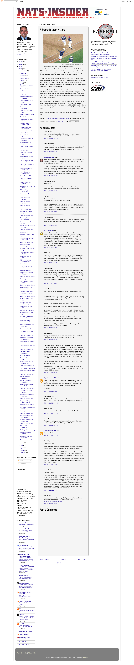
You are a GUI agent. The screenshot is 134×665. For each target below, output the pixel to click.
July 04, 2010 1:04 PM (50, 464)
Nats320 (21, 624)
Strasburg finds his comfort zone (25, 218)
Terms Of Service (22, 653)
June (22, 443)
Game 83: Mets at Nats (26, 398)
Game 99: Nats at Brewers (25, 198)
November (24, 73)
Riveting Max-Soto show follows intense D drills (25, 578)
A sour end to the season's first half (25, 321)
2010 (20, 69)
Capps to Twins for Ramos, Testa (25, 124)
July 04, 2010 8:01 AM (50, 225)
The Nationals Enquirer (26, 645)
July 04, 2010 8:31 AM (50, 247)
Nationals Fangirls (24, 536)
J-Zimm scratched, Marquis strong (25, 260)
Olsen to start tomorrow (26, 146)
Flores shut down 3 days (27, 329)
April (22, 448)
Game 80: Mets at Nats (26, 440)
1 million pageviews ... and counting (26, 303)
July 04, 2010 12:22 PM (51, 435)
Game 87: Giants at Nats (27, 349)
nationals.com (23, 575)
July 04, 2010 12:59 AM (50, 191)
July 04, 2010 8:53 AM (50, 283)
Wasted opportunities (26, 279)
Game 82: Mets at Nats (26, 413)
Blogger (85, 657)
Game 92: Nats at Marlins (27, 276)
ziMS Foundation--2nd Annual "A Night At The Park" (26, 626)
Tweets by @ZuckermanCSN (99, 77)
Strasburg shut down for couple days (27, 149)
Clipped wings (24, 326)
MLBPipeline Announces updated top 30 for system (26, 531)
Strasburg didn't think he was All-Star (27, 385)
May (22, 445)
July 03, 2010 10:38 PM (51, 138)
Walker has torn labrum (26, 176)
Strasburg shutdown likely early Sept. (27, 371)
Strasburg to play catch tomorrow (26, 97)
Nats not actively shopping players (25, 245)
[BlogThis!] (72, 121)
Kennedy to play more (26, 411)
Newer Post (44, 559)
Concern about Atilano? (26, 294)
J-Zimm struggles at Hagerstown (25, 190)
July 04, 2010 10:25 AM (50, 340)
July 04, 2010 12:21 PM (51, 425)
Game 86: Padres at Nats (27, 365)
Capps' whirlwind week (26, 291)
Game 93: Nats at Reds (26, 264)
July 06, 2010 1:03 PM (50, 504)
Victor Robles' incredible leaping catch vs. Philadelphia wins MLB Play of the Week (103, 62)
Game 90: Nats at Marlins (27, 296)
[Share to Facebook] (76, 121)
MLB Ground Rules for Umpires (53, 501)
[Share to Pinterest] (78, 121)
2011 (20, 66)
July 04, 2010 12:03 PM (51, 403)
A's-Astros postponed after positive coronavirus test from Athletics (101, 70)
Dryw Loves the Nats (50, 378)
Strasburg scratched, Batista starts (26, 169)
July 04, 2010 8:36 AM (50, 263)
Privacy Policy (32, 653)
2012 (20, 64)
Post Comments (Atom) (54, 563)
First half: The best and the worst (26, 317)
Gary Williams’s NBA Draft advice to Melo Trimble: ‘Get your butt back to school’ (26, 586)
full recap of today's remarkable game (57, 118)
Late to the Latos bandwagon (25, 352)
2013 (20, 61)
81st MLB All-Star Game (27, 310)
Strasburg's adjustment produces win (26, 338)
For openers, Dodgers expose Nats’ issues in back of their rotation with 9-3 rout (26, 559)
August (23, 80)
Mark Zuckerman (49, 157)
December (24, 71)
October (23, 75)
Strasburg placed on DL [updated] (26, 139)
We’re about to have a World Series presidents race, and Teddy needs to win (26, 548)
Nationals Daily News (25, 631)
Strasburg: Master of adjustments (26, 288)
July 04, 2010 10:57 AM (50, 372)
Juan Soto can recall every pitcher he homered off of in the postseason (101, 53)
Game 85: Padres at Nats (27, 374)
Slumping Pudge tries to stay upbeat (27, 249)
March (22, 450)
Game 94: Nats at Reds (26, 242)
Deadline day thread (25, 104)
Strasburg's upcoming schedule (26, 436)
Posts (21, 460)
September (24, 78)
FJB (20, 609)
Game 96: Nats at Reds (26, 215)
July (22, 83)
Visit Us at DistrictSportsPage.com (25, 596)
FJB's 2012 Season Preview (26, 610)
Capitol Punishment (25, 601)
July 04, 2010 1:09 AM (50, 211)
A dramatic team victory (27, 404)
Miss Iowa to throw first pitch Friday (26, 131)
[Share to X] (74, 121)
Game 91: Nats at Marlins (27, 285)
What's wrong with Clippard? (25, 377)
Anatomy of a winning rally (27, 430)
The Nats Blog (23, 642)
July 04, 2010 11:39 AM (50, 391)
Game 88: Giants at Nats (27, 335)
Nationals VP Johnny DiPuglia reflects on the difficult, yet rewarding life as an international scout (104, 58)
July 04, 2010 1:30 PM (50, 490)
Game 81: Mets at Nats (26, 423)
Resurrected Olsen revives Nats (25, 127)
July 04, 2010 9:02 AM (50, 328)
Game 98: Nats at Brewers (25, 202)
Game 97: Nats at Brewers (25, 206)
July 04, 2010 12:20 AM (50, 175)
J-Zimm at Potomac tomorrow (25, 426)
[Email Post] (67, 121)
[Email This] (70, 121)
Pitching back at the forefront (25, 143)
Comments (22, 463)
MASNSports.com (24, 615)
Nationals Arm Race (25, 529)
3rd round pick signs (25, 355)
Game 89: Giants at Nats (27, 324)
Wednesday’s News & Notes (26, 524)
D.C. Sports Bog (24, 583)
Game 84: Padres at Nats (27, 388)
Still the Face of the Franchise (25, 381)
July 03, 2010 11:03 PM (50, 151)
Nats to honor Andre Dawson (25, 183)
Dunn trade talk (24, 117)
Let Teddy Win (23, 545)
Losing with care (24, 232)
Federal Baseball (24, 565)
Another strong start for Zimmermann (26, 362)
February (23, 452)
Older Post (82, 559)
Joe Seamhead (48, 230)
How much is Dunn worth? (27, 368)
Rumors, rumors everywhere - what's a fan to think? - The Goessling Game (26, 618)
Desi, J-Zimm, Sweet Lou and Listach (27, 239)
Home (63, 559)
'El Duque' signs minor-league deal (26, 420)
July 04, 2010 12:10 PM (51, 413)
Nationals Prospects (25, 523)
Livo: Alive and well (25, 209)
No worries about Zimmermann (25, 172)
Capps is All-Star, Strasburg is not (25, 401)
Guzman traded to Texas (27, 114)
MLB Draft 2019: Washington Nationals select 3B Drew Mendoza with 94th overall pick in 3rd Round (26, 569)
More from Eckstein (25, 270)
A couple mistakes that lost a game (26, 416)
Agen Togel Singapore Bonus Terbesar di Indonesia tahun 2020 (26, 539)
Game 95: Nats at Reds (26, 229)
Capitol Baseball (24, 634)
